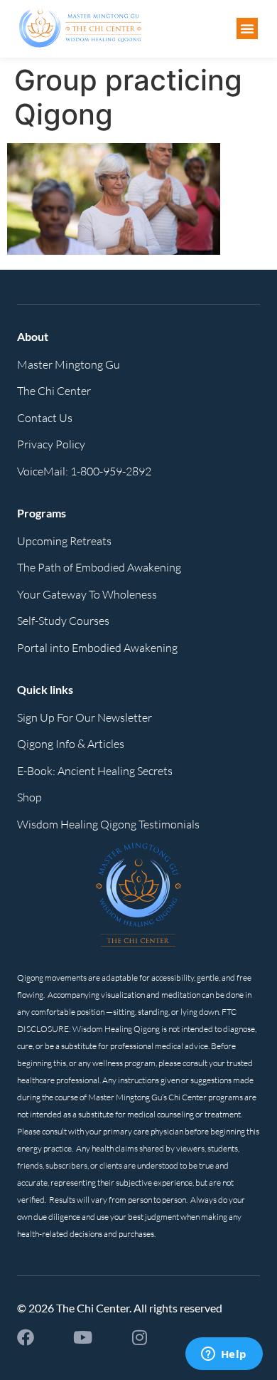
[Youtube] (82, 1337)
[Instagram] (139, 1337)
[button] (247, 28)
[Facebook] (25, 1337)
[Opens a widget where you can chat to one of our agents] (224, 1355)
